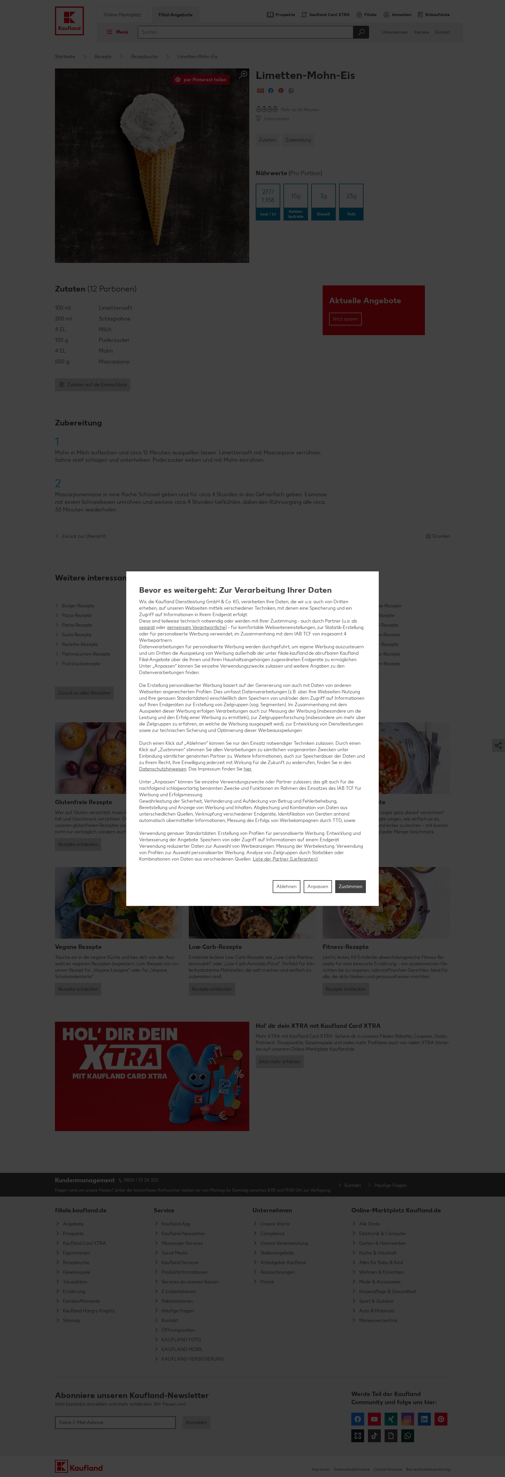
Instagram (407, 1419)
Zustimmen (350, 886)
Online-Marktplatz (122, 15)
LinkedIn (424, 1419)
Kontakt (442, 32)
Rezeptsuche (144, 56)
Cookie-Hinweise (388, 1469)
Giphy (391, 1435)
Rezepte (103, 56)
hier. (248, 769)
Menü (122, 32)
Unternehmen (395, 32)
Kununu (357, 1435)
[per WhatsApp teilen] (291, 90)
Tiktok (374, 1435)
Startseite (65, 56)
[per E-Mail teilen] (260, 90)
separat (147, 627)
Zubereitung (298, 140)
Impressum (321, 1469)
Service (164, 1210)
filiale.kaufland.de (81, 1210)
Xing (391, 1419)
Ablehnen (286, 886)
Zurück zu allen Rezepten (84, 693)
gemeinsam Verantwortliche (196, 627)
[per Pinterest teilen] (281, 90)
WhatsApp (407, 1435)
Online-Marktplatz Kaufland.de (396, 1210)
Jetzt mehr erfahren (279, 1061)
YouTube (374, 1419)
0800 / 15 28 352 (141, 1180)
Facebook (357, 1419)
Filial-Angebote (176, 15)
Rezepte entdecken (78, 844)
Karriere (421, 32)
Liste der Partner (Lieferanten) (285, 859)
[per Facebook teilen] (271, 90)
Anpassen (317, 886)
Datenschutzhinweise (352, 1469)
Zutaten (267, 140)
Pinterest (441, 1419)
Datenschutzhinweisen (162, 769)
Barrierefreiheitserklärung (428, 1469)
